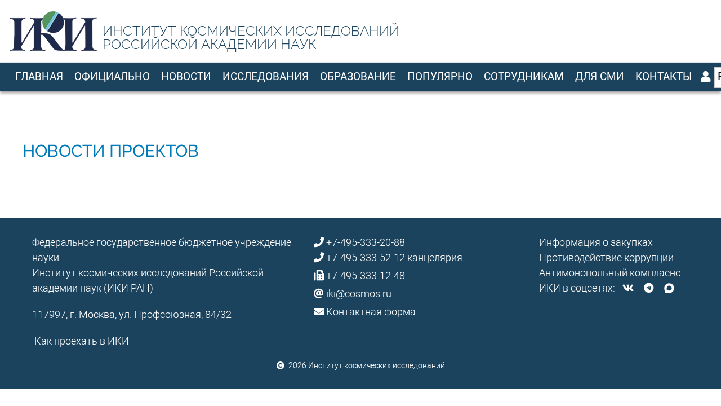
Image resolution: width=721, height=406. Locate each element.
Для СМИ (599, 76)
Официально (112, 76)
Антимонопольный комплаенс (609, 273)
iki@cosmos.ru (358, 293)
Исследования (265, 76)
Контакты (663, 76)
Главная (39, 76)
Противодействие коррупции (606, 257)
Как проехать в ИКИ (81, 341)
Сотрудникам (524, 76)
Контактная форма (371, 311)
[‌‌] (628, 288)
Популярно (440, 76)
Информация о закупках (596, 242)
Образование (358, 76)
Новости (186, 76)
